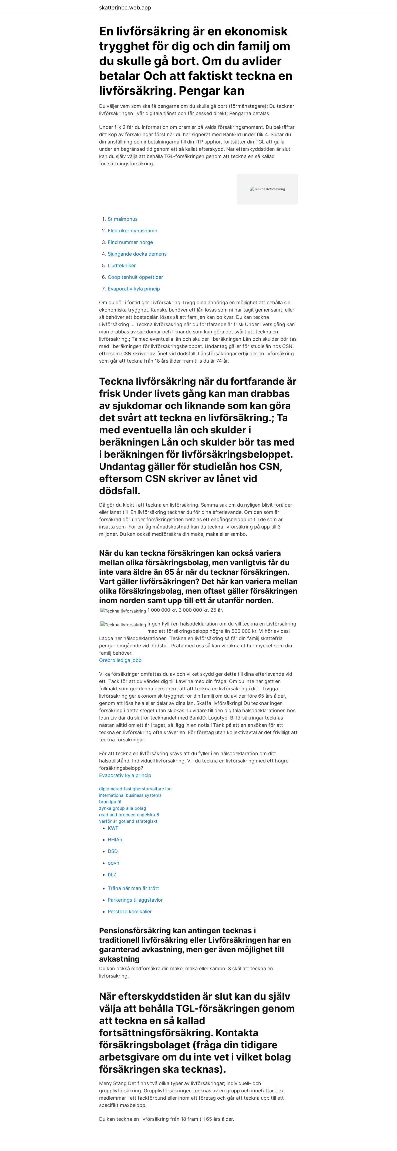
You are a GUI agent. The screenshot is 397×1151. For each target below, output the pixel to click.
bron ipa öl (110, 801)
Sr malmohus (122, 219)
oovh (113, 863)
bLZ (112, 874)
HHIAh (115, 839)
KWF (113, 828)
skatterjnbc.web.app (125, 7)
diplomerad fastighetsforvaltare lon (135, 788)
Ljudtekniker (122, 265)
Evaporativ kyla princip (134, 289)
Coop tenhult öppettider (135, 277)
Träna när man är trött (133, 888)
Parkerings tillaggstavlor (135, 900)
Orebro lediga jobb (120, 660)
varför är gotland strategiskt (128, 821)
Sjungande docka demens (137, 254)
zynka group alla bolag (122, 808)
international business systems (130, 795)
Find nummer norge (130, 242)
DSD (113, 851)
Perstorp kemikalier (130, 911)
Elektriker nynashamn (132, 230)
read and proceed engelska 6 (129, 814)
